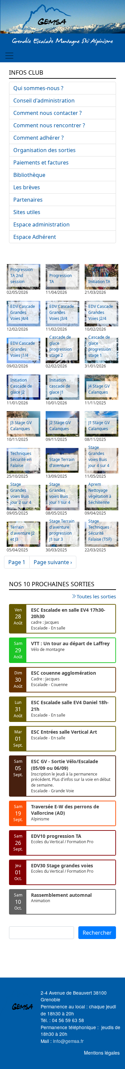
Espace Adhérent (34, 237)
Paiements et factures (41, 162)
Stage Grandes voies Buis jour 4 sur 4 (98, 456)
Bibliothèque (29, 175)
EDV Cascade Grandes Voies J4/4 (22, 312)
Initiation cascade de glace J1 (59, 386)
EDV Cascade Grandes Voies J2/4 (100, 312)
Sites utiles (26, 212)
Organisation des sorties (44, 150)
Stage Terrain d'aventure (61, 462)
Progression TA (60, 278)
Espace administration (41, 224)
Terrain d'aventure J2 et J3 (22, 533)
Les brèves (26, 187)
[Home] (62, 18)
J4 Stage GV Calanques (99, 389)
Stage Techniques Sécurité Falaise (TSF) (100, 530)
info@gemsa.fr (68, 1041)
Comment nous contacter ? (47, 113)
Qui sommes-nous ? (38, 88)
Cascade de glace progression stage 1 (99, 346)
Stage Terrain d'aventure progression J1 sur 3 (61, 530)
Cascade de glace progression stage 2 (60, 346)
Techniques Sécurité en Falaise (20, 459)
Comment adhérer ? (38, 137)
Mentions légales (102, 1052)
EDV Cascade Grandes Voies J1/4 (22, 349)
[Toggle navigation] (9, 55)
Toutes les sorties (96, 596)
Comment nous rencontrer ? (49, 125)
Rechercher (97, 932)
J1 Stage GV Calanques (99, 425)
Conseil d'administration (44, 100)
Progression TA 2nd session (21, 275)
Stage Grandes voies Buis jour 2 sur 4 (20, 493)
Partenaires (28, 199)
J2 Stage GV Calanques (60, 425)
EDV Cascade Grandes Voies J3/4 (61, 312)
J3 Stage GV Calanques (21, 425)
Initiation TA (99, 281)
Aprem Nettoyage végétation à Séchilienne (99, 493)
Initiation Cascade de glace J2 (21, 386)
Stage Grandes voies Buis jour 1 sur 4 (59, 493)
